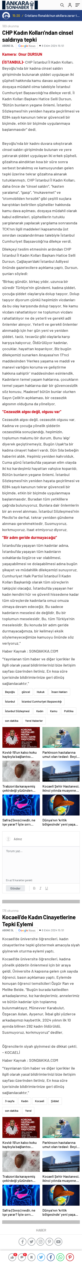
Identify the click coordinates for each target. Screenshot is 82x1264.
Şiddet (55, 1101)
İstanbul (10, 701)
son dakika (11, 720)
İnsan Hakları (59, 692)
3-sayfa (9, 1101)
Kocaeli (39, 1101)
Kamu (53, 711)
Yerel (28, 1110)
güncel (26, 692)
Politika (68, 711)
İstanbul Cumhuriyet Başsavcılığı (42, 701)
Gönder (15, 888)
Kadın (39, 711)
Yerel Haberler (34, 720)
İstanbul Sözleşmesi (17, 711)
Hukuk (41, 692)
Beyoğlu (10, 692)
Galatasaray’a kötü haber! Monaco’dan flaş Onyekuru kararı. (52, 15)
